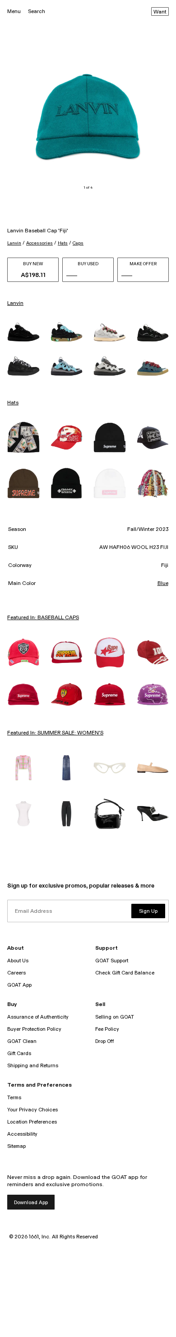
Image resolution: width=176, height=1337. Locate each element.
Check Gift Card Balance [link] (124, 972)
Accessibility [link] (22, 1134)
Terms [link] (14, 1097)
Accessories (39, 243)
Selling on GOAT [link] (114, 1017)
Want (160, 12)
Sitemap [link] (16, 1146)
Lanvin (14, 243)
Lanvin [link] (15, 303)
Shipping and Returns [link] (32, 1065)
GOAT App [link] (19, 985)
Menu (14, 11)
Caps (78, 243)
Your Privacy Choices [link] (32, 1109)
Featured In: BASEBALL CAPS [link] (43, 618)
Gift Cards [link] (19, 1053)
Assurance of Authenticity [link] (38, 1017)
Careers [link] (16, 972)
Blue (162, 583)
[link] (23, 332)
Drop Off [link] (104, 1041)
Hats (63, 243)
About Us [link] (17, 960)
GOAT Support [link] (111, 960)
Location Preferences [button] (32, 1121)
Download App (31, 1202)
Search (36, 11)
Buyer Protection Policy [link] (34, 1029)
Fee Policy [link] (107, 1029)
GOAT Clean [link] (22, 1041)
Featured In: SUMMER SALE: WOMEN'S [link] (55, 733)
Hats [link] (13, 403)
